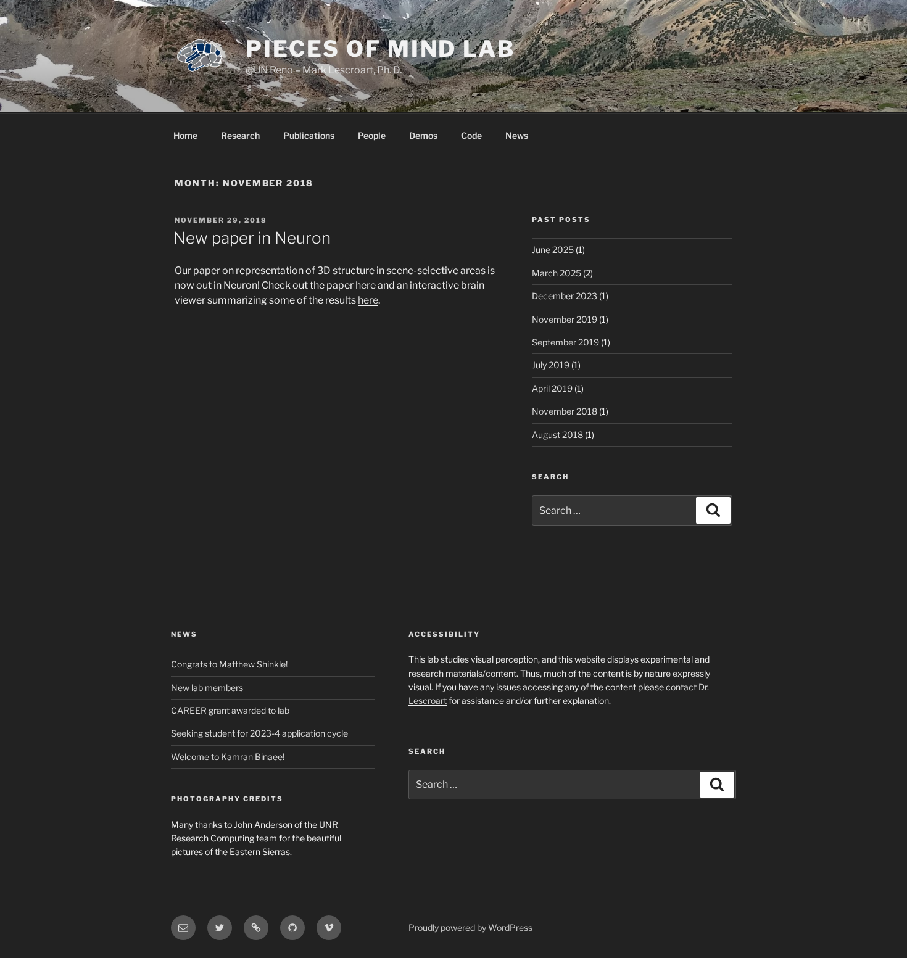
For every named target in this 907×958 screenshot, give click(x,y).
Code (471, 135)
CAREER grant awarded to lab (230, 710)
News (516, 135)
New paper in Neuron (252, 237)
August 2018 (557, 434)
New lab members (207, 687)
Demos (423, 135)
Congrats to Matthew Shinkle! (229, 664)
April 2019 (552, 388)
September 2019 (565, 342)
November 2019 (564, 319)
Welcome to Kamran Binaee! (227, 756)
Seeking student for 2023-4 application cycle (259, 733)
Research (240, 135)
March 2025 (556, 273)
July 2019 (550, 365)
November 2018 (564, 411)
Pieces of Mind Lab (380, 48)
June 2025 (553, 249)
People (372, 135)
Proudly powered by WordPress (470, 927)
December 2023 (564, 296)
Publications (308, 135)
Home (185, 135)
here (365, 285)
